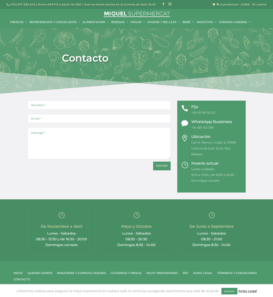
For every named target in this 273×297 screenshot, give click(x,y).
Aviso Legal (202, 273)
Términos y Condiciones (237, 273)
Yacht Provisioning (162, 273)
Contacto (22, 279)
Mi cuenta (259, 4)
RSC (185, 273)
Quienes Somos (40, 273)
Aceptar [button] (229, 291)
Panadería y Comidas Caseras (81, 273)
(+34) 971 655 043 (22, 4)
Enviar (162, 166)
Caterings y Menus (126, 273)
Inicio (18, 273)
